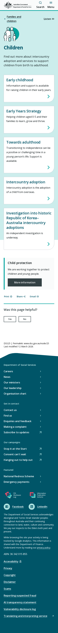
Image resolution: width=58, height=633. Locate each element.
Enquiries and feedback (17, 421)
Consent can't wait (15, 454)
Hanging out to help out (18, 460)
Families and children (14, 19)
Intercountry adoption (25, 181)
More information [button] (24, 282)
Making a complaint (15, 426)
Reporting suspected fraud (20, 595)
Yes (10, 319)
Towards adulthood (23, 142)
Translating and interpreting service (25, 616)
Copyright (10, 575)
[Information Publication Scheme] (37, 495)
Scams (7, 588)
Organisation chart (15, 393)
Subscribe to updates (16, 432)
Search (40, 7)
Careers (8, 371)
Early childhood (19, 79)
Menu (50, 7)
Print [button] (6, 296)
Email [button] (33, 296)
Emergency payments (16, 482)
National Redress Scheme (19, 476)
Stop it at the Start (15, 449)
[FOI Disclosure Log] (13, 495)
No (24, 319)
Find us (8, 415)
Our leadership (12, 388)
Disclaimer (10, 582)
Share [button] (20, 296)
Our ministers (12, 382)
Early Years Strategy (23, 111)
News (7, 377)
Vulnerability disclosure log (20, 609)
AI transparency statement (20, 602)
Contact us (10, 410)
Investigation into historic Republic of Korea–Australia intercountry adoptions (29, 220)
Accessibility (11, 561)
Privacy (8, 568)
